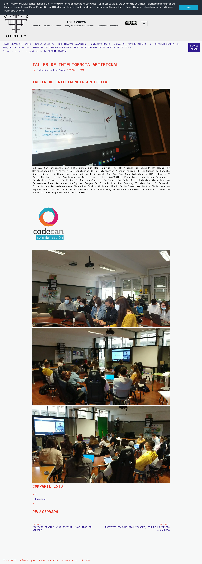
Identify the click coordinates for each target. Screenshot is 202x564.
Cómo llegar (27, 560)
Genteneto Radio (100, 44)
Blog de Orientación (16, 47)
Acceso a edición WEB (76, 560)
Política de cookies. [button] (14, 11)
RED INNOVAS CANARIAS (72, 44)
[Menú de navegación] (144, 23)
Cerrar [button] (188, 7)
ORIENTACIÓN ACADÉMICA (164, 44)
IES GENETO (9, 560)
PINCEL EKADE (194, 47)
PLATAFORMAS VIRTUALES (17, 44)
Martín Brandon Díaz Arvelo (51, 70)
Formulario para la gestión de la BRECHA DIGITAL (35, 51)
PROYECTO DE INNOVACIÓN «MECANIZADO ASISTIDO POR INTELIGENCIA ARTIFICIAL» (82, 47)
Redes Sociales (45, 44)
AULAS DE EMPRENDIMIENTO (130, 44)
